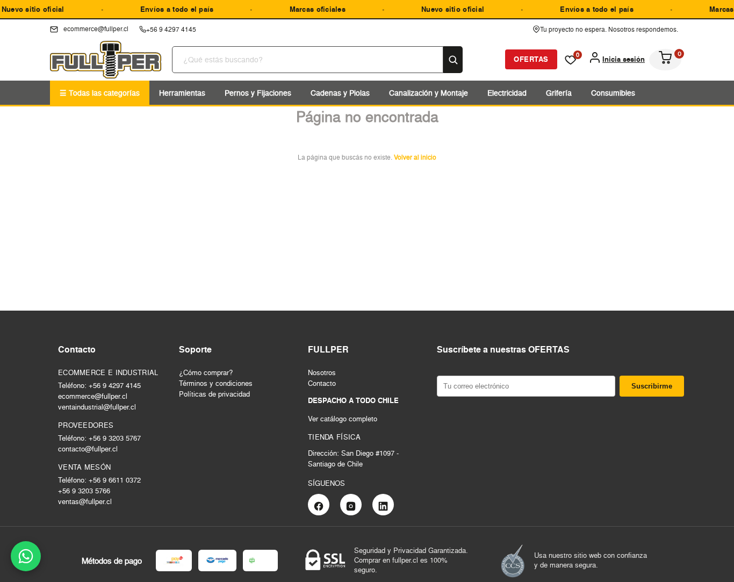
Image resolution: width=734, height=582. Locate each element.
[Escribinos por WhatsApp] (26, 556)
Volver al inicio (415, 157)
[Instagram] (351, 504)
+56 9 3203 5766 (84, 490)
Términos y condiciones (216, 383)
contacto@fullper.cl (88, 449)
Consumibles (613, 93)
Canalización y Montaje (428, 93)
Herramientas (182, 93)
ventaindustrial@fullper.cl (97, 407)
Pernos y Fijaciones (258, 93)
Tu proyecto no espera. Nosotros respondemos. (609, 29)
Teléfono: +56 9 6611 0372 (99, 480)
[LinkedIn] (383, 504)
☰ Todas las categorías (100, 93)
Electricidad (507, 93)
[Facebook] (318, 504)
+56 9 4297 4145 (171, 29)
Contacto (322, 383)
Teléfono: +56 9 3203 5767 (99, 438)
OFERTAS (531, 59)
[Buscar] (453, 59)
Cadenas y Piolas (340, 93)
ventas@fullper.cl (85, 501)
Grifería (559, 93)
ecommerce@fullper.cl (92, 396)
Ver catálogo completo (342, 418)
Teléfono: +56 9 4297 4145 (99, 385)
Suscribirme (651, 386)
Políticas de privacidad (214, 394)
